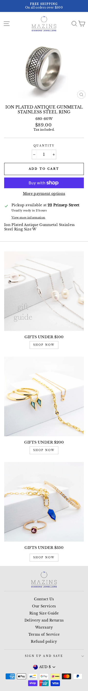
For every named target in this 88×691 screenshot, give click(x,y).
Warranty (44, 627)
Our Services (44, 606)
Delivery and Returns (44, 620)
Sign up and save (44, 656)
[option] (44, 6)
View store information (28, 217)
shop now (44, 344)
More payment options (44, 194)
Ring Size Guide (44, 613)
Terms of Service (44, 634)
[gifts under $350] (44, 502)
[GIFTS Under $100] (44, 291)
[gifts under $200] (44, 396)
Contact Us (44, 599)
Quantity (44, 145)
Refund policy (44, 642)
